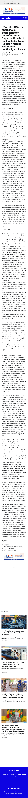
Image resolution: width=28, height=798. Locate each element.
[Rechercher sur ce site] (23, 18)
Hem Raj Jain (10, 53)
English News (5, 24)
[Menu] (26, 18)
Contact (12, 774)
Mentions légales (14, 777)
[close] (26, 2)
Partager (22, 54)
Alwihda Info (6, 18)
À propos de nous (21, 774)
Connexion (5, 774)
